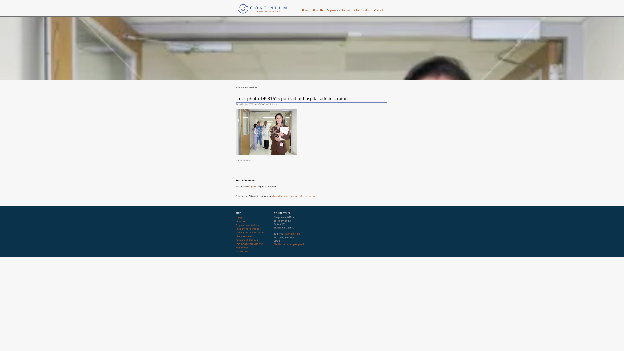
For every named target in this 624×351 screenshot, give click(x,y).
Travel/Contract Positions (250, 232)
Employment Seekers (338, 10)
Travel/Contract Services (249, 243)
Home (305, 10)
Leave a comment (243, 159)
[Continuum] (262, 11)
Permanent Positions (247, 228)
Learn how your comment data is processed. (294, 196)
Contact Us (380, 10)
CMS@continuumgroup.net (289, 244)
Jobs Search (242, 247)
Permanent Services (246, 87)
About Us (318, 10)
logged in (252, 186)
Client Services (362, 10)
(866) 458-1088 (292, 233)
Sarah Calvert (245, 104)
